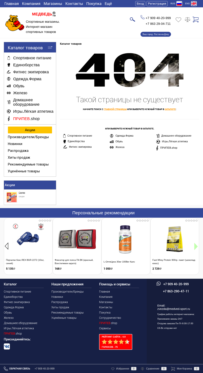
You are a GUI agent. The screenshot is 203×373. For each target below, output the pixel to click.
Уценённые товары (24, 171)
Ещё (108, 3)
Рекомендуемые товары (28, 164)
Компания (31, 3)
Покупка (94, 3)
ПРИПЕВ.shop (168, 147)
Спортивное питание (79, 135)
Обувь (119, 141)
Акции (30, 130)
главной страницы (115, 109)
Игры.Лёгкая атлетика (175, 141)
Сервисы (105, 328)
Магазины (53, 3)
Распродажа (18, 151)
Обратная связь (19, 368)
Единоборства (76, 141)
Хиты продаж (19, 157)
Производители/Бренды (28, 137)
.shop (13, 333)
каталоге (170, 109)
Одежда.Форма (124, 135)
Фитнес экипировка (80, 146)
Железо (119, 147)
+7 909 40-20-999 (45, 368)
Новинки (15, 144)
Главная (11, 3)
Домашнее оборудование (176, 135)
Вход (140, 3)
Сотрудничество (110, 317)
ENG (187, 3)
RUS (172, 3)
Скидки (22, 193)
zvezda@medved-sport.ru (173, 309)
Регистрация (157, 3)
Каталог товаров (25, 47)
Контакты (74, 3)
